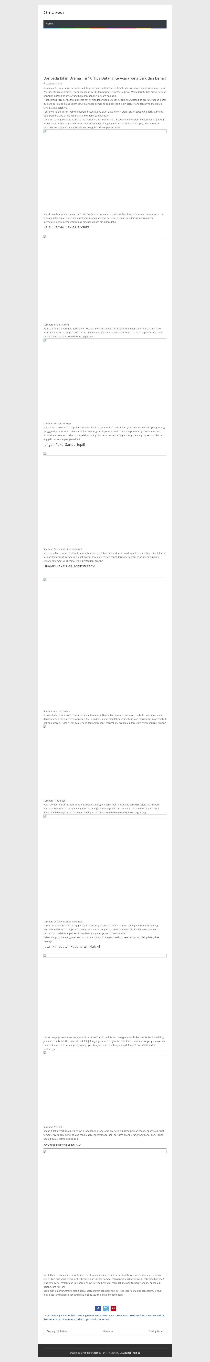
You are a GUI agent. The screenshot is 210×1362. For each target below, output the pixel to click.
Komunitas (123, 1315)
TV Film (94, 1319)
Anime (66, 1315)
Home (49, 23)
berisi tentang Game (82, 1315)
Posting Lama (155, 1331)
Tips (86, 1319)
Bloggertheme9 (92, 1352)
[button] (98, 1308)
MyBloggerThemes (130, 1352)
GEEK (105, 1315)
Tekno (80, 1319)
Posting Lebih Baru (57, 1331)
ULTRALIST (105, 1319)
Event (98, 1315)
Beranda (108, 1331)
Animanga (56, 1315)
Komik (112, 1315)
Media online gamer (141, 1315)
